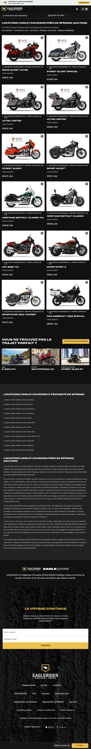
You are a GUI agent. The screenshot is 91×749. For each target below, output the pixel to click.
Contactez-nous (62, 694)
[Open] (45, 15)
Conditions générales (24, 710)
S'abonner (45, 645)
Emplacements (28, 685)
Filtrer (81, 745)
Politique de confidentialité (46, 710)
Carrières (73, 702)
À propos (45, 694)
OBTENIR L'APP (84, 2)
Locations (56, 685)
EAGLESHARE (20, 694)
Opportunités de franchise (25, 702)
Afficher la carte (61, 745)
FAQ (34, 694)
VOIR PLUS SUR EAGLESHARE (76, 341)
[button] (23, 58)
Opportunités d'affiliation (53, 702)
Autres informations (67, 710)
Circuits (44, 685)
